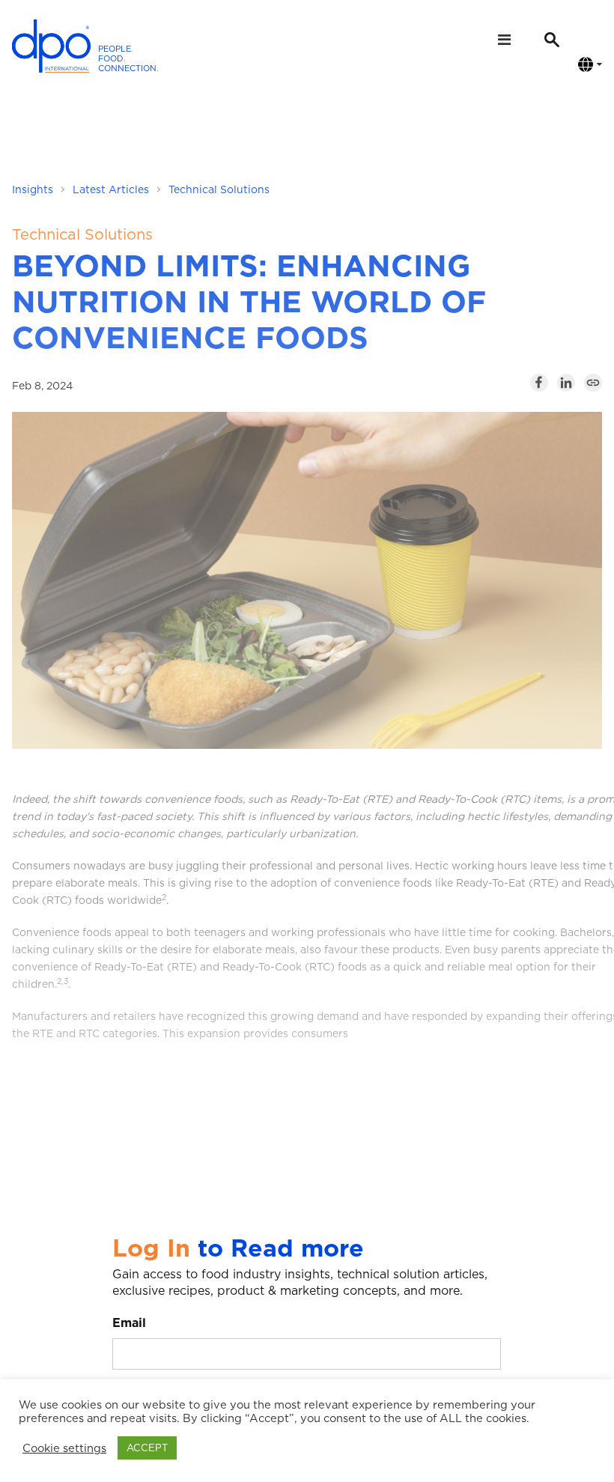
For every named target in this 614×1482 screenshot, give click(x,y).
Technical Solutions (219, 189)
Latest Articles (111, 189)
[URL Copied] (593, 383)
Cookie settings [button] (64, 1448)
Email (129, 1323)
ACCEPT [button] (147, 1448)
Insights (32, 189)
